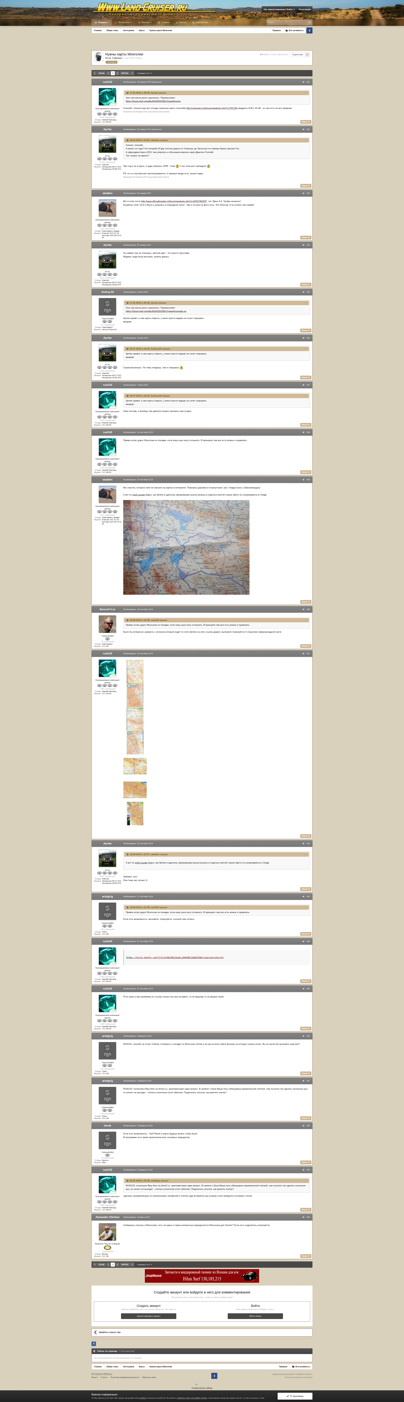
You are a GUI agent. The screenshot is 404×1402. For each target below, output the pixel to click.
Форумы (102, 22)
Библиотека (201, 22)
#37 (308, 1081)
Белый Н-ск (107, 609)
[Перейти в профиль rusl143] (107, 96)
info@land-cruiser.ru (303, 1374)
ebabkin (107, 193)
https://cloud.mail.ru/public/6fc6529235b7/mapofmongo (153, 101)
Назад (101, 73)
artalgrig (107, 896)
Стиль (104, 1377)
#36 (308, 1036)
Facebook (309, 30)
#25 (308, 292)
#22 (308, 129)
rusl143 (107, 81)
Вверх (305, 122)
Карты (139, 58)
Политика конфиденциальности (124, 1377)
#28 (308, 432)
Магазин (145, 22)
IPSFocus (108, 1374)
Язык (94, 1377)
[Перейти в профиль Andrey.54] (107, 306)
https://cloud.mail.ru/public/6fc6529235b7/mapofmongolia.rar (156, 311)
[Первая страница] (95, 73)
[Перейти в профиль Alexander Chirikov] (107, 1232)
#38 (308, 1126)
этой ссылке (138, 494)
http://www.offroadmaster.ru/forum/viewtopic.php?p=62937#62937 (174, 201)
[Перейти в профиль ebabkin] (107, 208)
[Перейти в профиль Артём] (107, 144)
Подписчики (297, 54)
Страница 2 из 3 (144, 73)
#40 (308, 1217)
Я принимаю (296, 1396)
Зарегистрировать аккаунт (148, 1316)
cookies (142, 1398)
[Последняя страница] (132, 73)
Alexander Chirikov (107, 1217)
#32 (308, 843)
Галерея (165, 22)
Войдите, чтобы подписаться (275, 54)
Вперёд (125, 73)
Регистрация (305, 9)
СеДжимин (117, 58)
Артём (107, 129)
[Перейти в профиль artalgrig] (107, 911)
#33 (308, 896)
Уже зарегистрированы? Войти (279, 9)
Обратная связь (149, 1377)
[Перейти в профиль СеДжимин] (98, 57)
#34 (308, 941)
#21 (308, 82)
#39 (308, 1170)
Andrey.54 (107, 291)
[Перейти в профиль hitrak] (107, 1140)
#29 (308, 480)
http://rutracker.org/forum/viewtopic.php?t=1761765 (212, 108)
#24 (308, 245)
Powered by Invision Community (298, 1377)
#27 (308, 385)
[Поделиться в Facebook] (94, 1344)
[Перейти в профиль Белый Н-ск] (107, 624)
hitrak (107, 1125)
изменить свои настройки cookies (192, 1398)
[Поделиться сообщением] (303, 82)
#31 (308, 653)
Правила (277, 30)
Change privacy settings (202, 1388)
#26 (308, 338)
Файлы (182, 22)
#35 (308, 989)
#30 (308, 609)
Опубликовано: (137, 82)
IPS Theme (96, 1374)
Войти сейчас (255, 1316)
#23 (308, 193)
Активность (124, 22)
